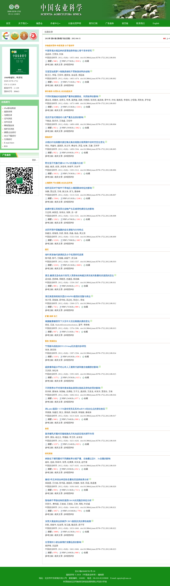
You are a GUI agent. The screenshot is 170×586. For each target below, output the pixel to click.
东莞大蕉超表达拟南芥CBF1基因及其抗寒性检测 (68, 521)
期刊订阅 (93, 23)
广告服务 (109, 23)
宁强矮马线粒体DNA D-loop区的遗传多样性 (65, 346)
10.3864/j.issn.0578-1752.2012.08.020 (100, 486)
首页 (8, 23)
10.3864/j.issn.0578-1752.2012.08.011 (100, 282)
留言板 (125, 23)
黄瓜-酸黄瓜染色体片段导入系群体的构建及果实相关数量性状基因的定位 (79, 275)
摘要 (50, 61)
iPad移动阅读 (10, 108)
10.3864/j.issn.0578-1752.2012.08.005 (100, 149)
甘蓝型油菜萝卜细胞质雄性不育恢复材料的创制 (67, 71)
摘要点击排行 (10, 132)
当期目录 (8, 115)
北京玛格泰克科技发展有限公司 (85, 582)
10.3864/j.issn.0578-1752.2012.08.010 (100, 262)
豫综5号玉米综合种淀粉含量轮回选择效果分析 (67, 479)
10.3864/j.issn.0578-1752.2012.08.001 (100, 58)
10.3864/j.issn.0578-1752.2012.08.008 (100, 216)
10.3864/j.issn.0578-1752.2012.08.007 (100, 195)
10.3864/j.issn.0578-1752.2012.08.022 (100, 528)
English (156, 23)
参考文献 (49, 64)
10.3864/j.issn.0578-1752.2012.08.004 (100, 124)
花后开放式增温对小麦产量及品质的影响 (64, 117)
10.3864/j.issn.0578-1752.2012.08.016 (100, 395)
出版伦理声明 (74, 23)
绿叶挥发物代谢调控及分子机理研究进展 (64, 254)
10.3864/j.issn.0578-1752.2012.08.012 (100, 303)
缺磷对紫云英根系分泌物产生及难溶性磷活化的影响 (69, 209)
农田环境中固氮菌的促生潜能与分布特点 (64, 230)
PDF (64, 61)
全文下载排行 (10, 136)
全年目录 (8, 122)
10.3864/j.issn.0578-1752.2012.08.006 (100, 170)
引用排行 (8, 139)
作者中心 (54, 23)
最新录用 (8, 112)
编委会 (39, 23)
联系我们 (140, 23)
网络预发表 (9, 125)
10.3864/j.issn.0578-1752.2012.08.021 (100, 507)
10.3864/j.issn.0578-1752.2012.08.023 (100, 549)
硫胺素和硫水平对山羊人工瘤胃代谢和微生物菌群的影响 (71, 367)
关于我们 (22, 23)
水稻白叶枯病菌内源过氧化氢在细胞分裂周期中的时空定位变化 (75, 142)
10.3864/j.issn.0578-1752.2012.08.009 (100, 237)
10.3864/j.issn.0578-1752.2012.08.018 (100, 441)
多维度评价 (69, 64)
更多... (34, 160)
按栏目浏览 (9, 129)
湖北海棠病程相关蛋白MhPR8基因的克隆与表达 (68, 296)
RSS (6, 146)
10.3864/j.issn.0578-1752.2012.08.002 (100, 78)
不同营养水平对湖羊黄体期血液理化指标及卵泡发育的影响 (72, 388)
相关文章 (59, 64)
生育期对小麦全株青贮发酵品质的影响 (63, 542)
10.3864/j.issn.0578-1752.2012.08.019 (100, 466)
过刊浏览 (8, 118)
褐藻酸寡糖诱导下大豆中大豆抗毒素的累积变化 (67, 321)
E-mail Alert (9, 143)
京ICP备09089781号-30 (85, 571)
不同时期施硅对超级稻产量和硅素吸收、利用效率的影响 (71, 96)
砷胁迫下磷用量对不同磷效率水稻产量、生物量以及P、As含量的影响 (77, 458)
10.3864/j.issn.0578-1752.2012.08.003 (100, 103)
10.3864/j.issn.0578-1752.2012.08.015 (100, 374)
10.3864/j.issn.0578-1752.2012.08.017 (100, 416)
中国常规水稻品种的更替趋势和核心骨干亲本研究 (68, 50)
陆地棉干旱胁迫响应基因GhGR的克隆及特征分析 (68, 500)
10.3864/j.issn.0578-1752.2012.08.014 (100, 353)
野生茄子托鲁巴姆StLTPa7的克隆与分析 (64, 163)
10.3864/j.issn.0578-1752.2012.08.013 (100, 328)
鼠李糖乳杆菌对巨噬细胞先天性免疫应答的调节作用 (69, 434)
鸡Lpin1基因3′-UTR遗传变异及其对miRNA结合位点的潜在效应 (75, 409)
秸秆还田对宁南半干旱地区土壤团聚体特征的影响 (68, 188)
